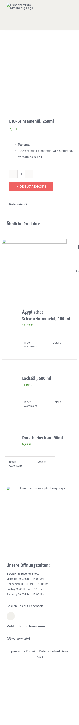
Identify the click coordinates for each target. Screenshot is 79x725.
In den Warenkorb (31, 186)
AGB (39, 657)
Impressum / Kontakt (22, 651)
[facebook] (11, 616)
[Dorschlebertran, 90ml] (10, 435)
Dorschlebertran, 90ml (42, 438)
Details (57, 342)
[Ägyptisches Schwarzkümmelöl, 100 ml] (10, 317)
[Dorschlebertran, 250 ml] (34, 260)
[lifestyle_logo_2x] (20, 5)
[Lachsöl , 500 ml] (10, 383)
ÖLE (27, 204)
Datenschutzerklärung (54, 651)
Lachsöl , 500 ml (36, 378)
